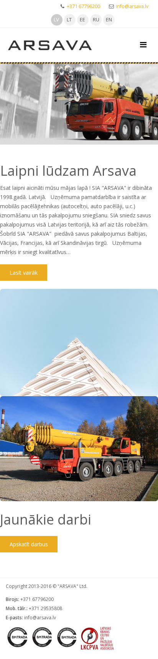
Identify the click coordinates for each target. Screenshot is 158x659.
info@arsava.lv (132, 6)
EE (82, 19)
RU (96, 19)
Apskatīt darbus (29, 544)
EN (109, 19)
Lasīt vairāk (24, 272)
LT (69, 19)
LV (56, 19)
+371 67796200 (83, 6)
